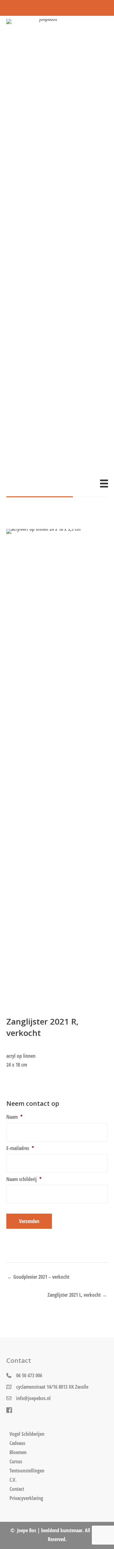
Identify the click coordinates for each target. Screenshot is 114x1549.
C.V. (13, 1479)
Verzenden (29, 1221)
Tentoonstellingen (27, 1470)
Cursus (16, 1461)
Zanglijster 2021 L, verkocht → (77, 1294)
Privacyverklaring (26, 1498)
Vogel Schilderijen (27, 1433)
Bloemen (18, 1452)
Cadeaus (17, 1443)
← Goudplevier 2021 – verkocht (38, 1276)
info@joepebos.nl (33, 1398)
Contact (17, 1488)
